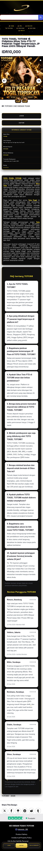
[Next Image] (38, 80)
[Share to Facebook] (11, 811)
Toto (38, 222)
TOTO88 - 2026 (8, 796)
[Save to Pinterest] (25, 811)
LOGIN (21, 115)
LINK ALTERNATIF (34, 845)
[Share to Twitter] (5, 811)
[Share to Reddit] (31, 811)
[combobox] (19, 17)
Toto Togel (32, 200)
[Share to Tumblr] (38, 811)
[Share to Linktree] (18, 811)
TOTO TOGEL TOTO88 (12, 178)
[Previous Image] (4, 80)
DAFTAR (21, 122)
